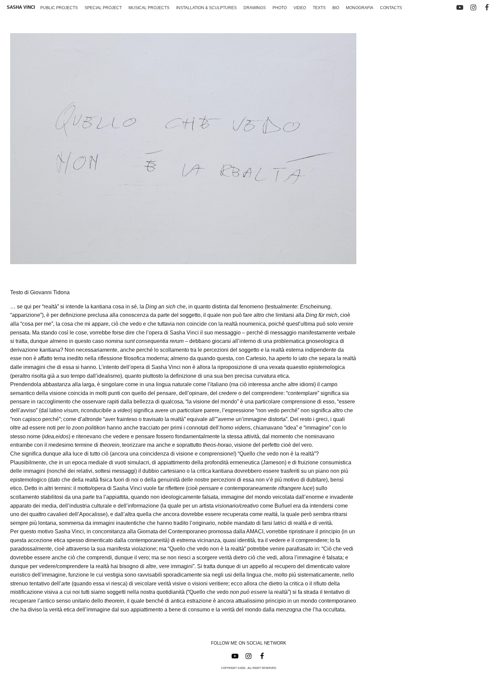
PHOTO (280, 7)
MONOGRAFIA (359, 7)
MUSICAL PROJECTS (148, 7)
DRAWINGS (254, 7)
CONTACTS (391, 7)
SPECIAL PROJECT (103, 7)
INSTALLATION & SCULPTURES (206, 7)
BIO (335, 7)
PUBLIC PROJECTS (59, 7)
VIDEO (299, 7)
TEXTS (319, 7)
